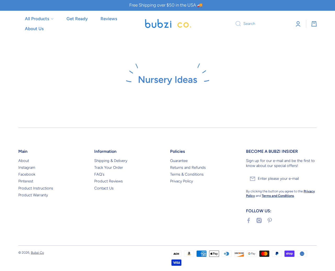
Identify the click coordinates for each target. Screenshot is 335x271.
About (23, 160)
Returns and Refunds (188, 167)
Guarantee (179, 160)
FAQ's (99, 174)
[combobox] (261, 23)
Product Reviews (108, 181)
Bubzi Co (37, 252)
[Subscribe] (310, 178)
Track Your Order (108, 167)
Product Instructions (35, 188)
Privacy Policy (181, 181)
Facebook (26, 174)
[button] (314, 23)
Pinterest (25, 181)
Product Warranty (33, 195)
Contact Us (104, 188)
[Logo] (167, 23)
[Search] (236, 23)
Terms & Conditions (187, 174)
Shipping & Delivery (110, 160)
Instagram (26, 167)
